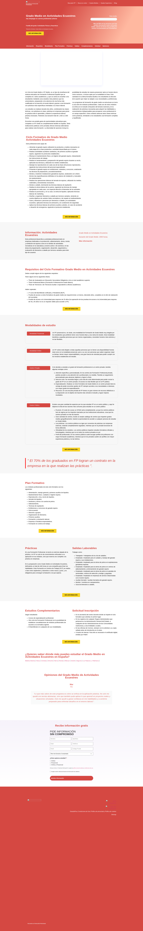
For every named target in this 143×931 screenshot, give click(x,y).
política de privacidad (78, 768)
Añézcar (67, 661)
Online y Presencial (57, 764)
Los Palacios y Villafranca (91, 661)
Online (53, 760)
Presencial (54, 762)
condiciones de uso (88, 768)
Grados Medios (93, 3)
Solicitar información (57, 778)
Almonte (50, 661)
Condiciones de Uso (84, 811)
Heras (38, 661)
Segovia (79, 661)
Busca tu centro (82, 3)
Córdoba (44, 661)
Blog (115, 3)
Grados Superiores (106, 3)
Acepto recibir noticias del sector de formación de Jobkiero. (65, 771)
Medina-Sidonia (30, 661)
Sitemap (113, 814)
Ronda (61, 661)
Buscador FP (71, 3)
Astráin (73, 661)
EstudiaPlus (73, 811)
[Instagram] (116, 795)
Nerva (56, 661)
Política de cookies (110, 811)
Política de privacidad (97, 811)
